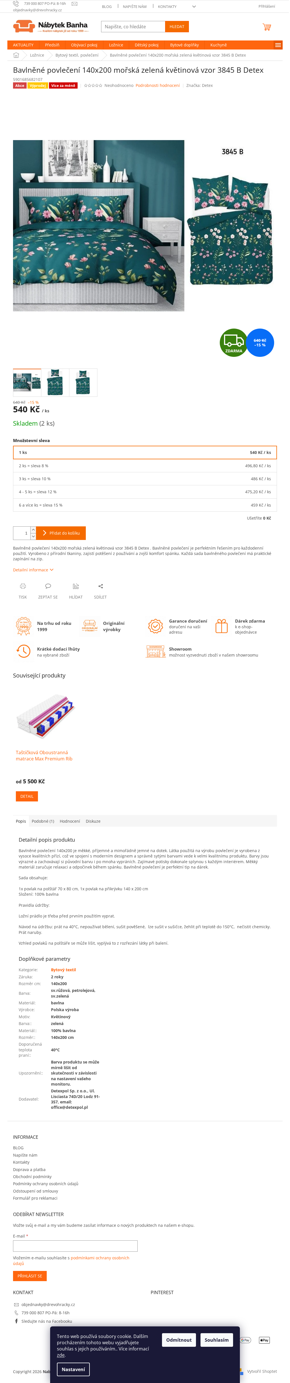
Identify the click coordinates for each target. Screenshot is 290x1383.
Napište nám (135, 6)
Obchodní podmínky (32, 1176)
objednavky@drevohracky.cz (48, 1304)
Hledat (177, 26)
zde (61, 1355)
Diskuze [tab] (93, 821)
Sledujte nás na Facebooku (47, 1321)
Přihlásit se (30, 1276)
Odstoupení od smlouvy (35, 1191)
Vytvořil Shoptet (262, 1371)
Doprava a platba (29, 1169)
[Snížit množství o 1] (33, 536)
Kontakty (167, 6)
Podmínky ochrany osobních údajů (45, 1183)
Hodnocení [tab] (70, 821)
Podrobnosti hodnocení (158, 85)
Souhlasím (217, 1340)
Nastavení (73, 1369)
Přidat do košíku (65, 533)
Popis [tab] (21, 821)
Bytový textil (63, 969)
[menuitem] (23, 45)
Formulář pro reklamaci (35, 1198)
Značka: (199, 85)
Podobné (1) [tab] (43, 821)
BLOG (107, 6)
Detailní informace (30, 570)
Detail (26, 796)
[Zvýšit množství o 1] (33, 530)
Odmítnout (179, 1340)
